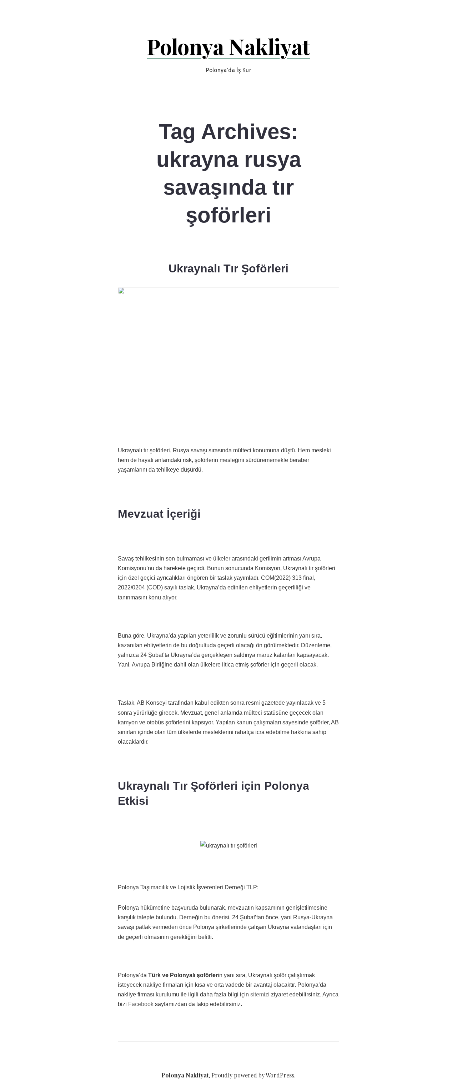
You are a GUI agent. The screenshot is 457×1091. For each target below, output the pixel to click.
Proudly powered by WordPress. (253, 1075)
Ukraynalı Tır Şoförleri (228, 268)
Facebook (141, 1004)
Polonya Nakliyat (228, 46)
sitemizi (260, 994)
